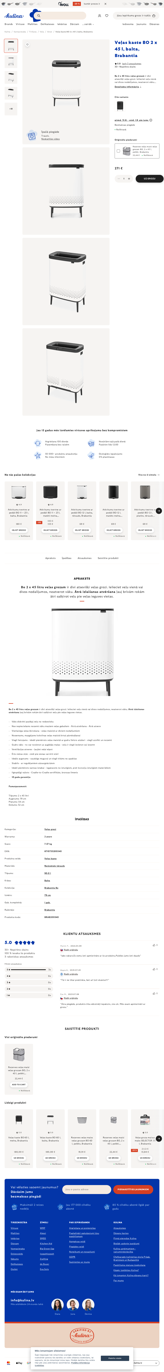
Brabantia (49, 910)
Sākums (15, 1259)
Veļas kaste (50, 859)
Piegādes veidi (76, 1247)
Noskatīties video (50, 139)
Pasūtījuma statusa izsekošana (129, 1265)
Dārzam (15, 1244)
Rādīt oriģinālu (71, 950)
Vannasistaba (18, 1249)
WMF (42, 1228)
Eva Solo (44, 1269)
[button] (19, 1158)
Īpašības (66, 558)
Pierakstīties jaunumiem (133, 1190)
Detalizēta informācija (127, 87)
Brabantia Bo (51, 888)
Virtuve (14, 1228)
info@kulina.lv (22, 1300)
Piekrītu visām (115, 1358)
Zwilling (44, 1259)
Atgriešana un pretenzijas (82, 1228)
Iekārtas (15, 1238)
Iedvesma (128, 24)
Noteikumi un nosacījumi (82, 1252)
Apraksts (50, 558)
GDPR (72, 1257)
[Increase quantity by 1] (129, 178)
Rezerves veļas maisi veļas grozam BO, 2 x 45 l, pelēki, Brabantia (145, 149)
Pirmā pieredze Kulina (125, 1238)
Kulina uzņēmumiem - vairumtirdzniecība (125, 1250)
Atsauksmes (85, 558)
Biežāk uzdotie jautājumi (126, 1244)
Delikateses (17, 1264)
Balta (47, 881)
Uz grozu (149, 179)
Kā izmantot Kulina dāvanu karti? (131, 1275)
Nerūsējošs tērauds (54, 866)
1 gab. (47, 903)
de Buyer (44, 1264)
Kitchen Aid (46, 1244)
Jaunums (141, 24)
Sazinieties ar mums (79, 1262)
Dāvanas (154, 24)
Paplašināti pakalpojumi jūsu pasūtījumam (84, 1234)
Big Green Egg (47, 1249)
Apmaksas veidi (77, 1242)
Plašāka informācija (80, 1363)
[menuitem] (9, 25)
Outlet (14, 1269)
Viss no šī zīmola (147, 475)
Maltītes (15, 1233)
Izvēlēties (39, 1365)
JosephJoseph (47, 1254)
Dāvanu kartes (121, 1233)
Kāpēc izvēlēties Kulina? (126, 1270)
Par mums (119, 1281)
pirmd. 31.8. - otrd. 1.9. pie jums (132, 120)
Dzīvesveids (17, 1254)
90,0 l (47, 873)
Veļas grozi (50, 829)
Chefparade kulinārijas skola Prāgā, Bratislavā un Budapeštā (132, 1258)
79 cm (47, 895)
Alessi (43, 1233)
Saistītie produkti (108, 558)
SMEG (43, 1238)
